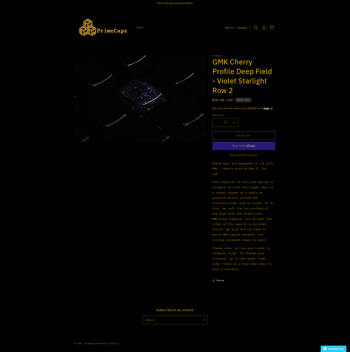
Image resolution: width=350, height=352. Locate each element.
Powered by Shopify (108, 344)
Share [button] (220, 280)
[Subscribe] (204, 320)
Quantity (217, 115)
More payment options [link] (244, 154)
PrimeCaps (91, 344)
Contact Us (335, 348)
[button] (256, 28)
